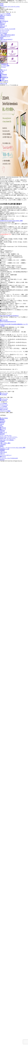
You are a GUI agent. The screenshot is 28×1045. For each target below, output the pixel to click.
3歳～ (2, 73)
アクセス (2, 19)
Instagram (2, 459)
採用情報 (2, 450)
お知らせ (2, 453)
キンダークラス (4, 31)
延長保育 (2, 27)
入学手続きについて (5, 36)
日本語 (1, 3)
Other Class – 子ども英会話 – (7, 440)
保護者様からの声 (4, 449)
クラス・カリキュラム (7, 28)
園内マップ (3, 22)
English (1, 5)
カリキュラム (4, 393)
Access (1, 426)
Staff (1, 425)
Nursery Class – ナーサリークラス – (9, 437)
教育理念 (2, 16)
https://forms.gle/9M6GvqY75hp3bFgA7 (9, 315)
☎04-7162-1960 (4, 320)
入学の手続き (4, 418)
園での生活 (4, 21)
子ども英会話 (3, 33)
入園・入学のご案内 (5, 443)
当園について (5, 15)
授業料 (1, 38)
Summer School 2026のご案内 (11, 220)
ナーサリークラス (4, 30)
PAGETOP (2, 421)
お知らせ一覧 (3, 83)
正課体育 (2, 441)
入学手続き (3, 444)
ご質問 (2, 79)
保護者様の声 (4, 77)
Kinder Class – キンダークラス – (8, 438)
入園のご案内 (7, 34)
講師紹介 (2, 18)
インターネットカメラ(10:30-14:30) (9, 458)
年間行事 (2, 24)
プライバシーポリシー (5, 455)
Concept (2, 424)
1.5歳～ (3, 71)
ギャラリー (4, 76)
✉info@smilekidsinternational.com (8, 321)
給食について (3, 25)
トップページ (5, 13)
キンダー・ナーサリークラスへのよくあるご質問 (12, 447)
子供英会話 (4, 74)
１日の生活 (4, 394)
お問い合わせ (6, 39)
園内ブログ (3, 456)
